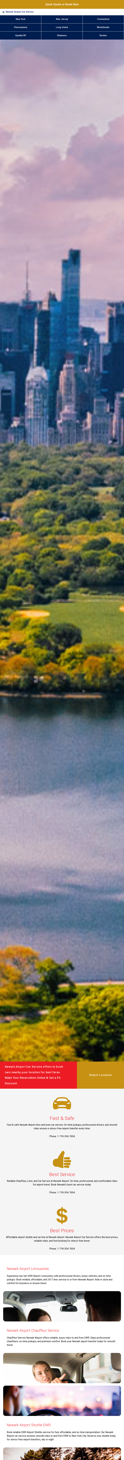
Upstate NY (20, 35)
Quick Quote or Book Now (62, 4)
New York (20, 19)
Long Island (62, 27)
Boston (103, 35)
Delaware (62, 35)
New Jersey (62, 19)
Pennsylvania (20, 27)
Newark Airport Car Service (20, 12)
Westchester (103, 27)
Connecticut (103, 19)
